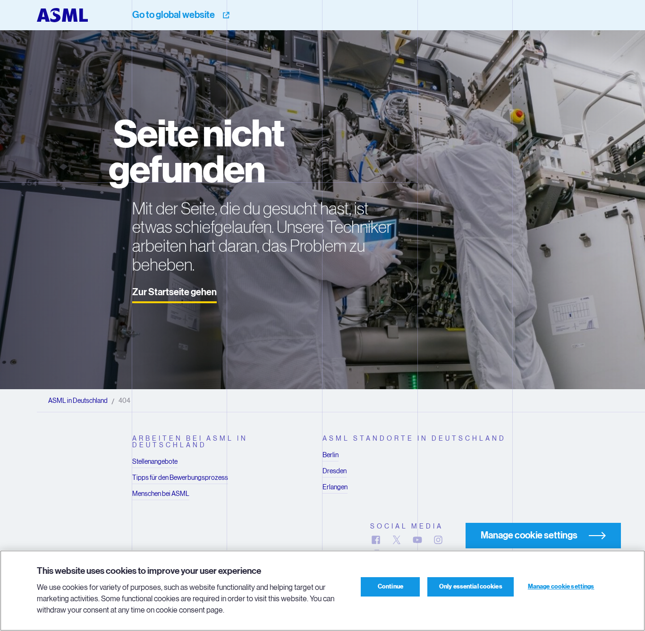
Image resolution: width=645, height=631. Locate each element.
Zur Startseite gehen (174, 292)
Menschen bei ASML (160, 493)
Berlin (330, 455)
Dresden (334, 471)
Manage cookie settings (561, 586)
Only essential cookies (470, 586)
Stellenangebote (155, 461)
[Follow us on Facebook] (376, 539)
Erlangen (335, 487)
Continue (390, 586)
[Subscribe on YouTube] (417, 539)
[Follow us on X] (396, 539)
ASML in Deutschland (78, 400)
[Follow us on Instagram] (438, 539)
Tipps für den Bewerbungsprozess (180, 477)
